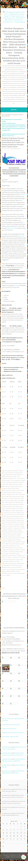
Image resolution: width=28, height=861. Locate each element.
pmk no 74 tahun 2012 (13, 557)
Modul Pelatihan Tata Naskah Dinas (14, 518)
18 (7, 836)
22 (21, 836)
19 (10, 836)
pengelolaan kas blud (9, 123)
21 (17, 836)
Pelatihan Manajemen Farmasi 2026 (10, 724)
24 (3, 839)
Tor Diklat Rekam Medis (16, 565)
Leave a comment (6, 575)
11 (7, 833)
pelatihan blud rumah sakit (12, 522)
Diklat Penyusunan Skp (14, 496)
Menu (15, 109)
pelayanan (22, 194)
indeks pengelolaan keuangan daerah (14, 502)
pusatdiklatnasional (15, 148)
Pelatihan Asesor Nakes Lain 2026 (10, 736)
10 (3, 833)
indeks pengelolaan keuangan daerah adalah (12, 504)
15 (21, 833)
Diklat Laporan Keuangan (8, 486)
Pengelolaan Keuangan (12, 228)
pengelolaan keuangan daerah (9, 547)
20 (14, 836)
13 (14, 833)
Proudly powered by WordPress (14, 855)
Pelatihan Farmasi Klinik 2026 (9, 728)
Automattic (20, 857)
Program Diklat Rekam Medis (9, 561)
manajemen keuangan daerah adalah (14, 510)
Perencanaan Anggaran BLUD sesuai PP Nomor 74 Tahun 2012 (13, 134)
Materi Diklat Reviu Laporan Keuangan (11, 512)
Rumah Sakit (17, 285)
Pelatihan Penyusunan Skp (8, 541)
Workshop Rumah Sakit (19, 573)
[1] (23, 858)
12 (10, 833)
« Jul (3, 846)
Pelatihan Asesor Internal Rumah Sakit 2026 (12, 732)
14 (17, 833)
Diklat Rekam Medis (15, 498)
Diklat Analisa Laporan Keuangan (14, 484)
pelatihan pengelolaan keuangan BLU (11, 528)
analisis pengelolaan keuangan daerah (11, 474)
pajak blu (4, 520)
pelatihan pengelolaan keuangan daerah (12, 120)
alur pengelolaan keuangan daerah (14, 472)
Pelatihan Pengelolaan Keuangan (16, 526)
